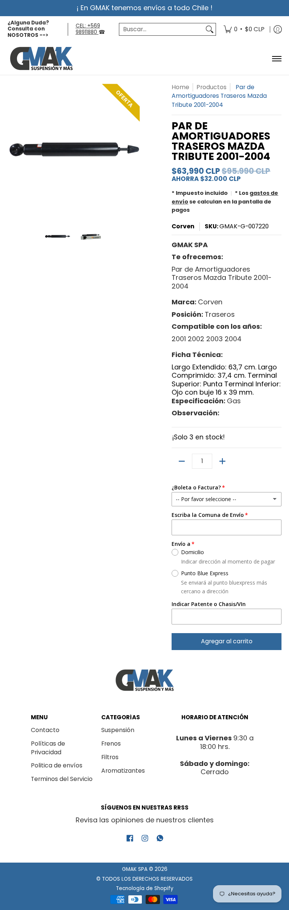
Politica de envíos (56, 765)
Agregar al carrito (226, 641)
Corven (183, 226)
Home (180, 87)
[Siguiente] (135, 149)
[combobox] (161, 29)
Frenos (111, 743)
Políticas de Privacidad (48, 748)
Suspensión (117, 730)
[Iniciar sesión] (277, 29)
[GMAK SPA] (41, 59)
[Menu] (276, 59)
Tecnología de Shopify (144, 888)
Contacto (45, 730)
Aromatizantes (123, 770)
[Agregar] (222, 461)
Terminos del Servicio (62, 779)
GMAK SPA (135, 869)
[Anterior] (13, 149)
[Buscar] (210, 29)
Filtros (110, 757)
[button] (130, 839)
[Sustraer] (182, 461)
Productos (211, 87)
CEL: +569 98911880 (88, 29)
